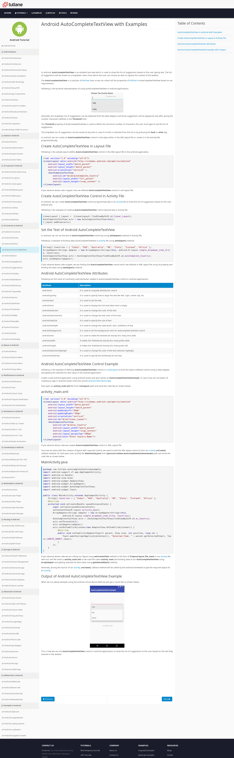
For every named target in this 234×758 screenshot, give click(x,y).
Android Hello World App (99, 381)
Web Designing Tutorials (90, 750)
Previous (49, 699)
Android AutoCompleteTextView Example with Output (202, 49)
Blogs (169, 750)
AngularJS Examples (146, 750)
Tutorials (21, 13)
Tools (64, 13)
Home (8, 13)
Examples (37, 13)
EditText (85, 80)
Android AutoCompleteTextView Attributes (197, 44)
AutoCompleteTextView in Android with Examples (200, 32)
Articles (51, 13)
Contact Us (113, 755)
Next (166, 699)
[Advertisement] (107, 52)
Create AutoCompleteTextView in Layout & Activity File (202, 38)
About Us (113, 750)
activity (119, 201)
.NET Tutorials (85, 755)
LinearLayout (112, 369)
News (75, 13)
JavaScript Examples (146, 755)
